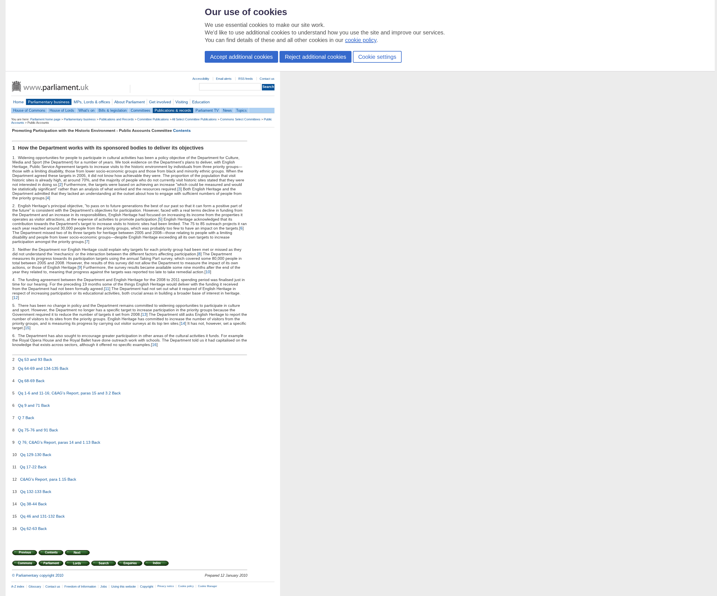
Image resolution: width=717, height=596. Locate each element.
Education (201, 102)
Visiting (181, 102)
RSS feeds (245, 78)
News (227, 110)
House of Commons (29, 110)
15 (27, 328)
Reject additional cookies (315, 57)
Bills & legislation (113, 110)
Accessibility (200, 78)
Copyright (146, 586)
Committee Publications (153, 119)
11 (107, 288)
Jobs (103, 586)
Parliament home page (45, 119)
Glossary (35, 586)
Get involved (160, 102)
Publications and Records (116, 119)
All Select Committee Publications (194, 119)
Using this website (123, 586)
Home (18, 102)
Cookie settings (377, 57)
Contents (182, 130)
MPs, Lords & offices (92, 102)
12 (15, 297)
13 (144, 314)
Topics (241, 110)
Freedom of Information (80, 586)
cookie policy (360, 40)
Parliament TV (207, 110)
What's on (86, 110)
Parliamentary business (48, 102)
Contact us (267, 78)
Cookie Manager (207, 586)
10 (208, 272)
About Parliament (129, 102)
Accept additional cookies (241, 57)
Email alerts (224, 78)
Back (47, 359)
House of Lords (62, 110)
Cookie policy (186, 586)
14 (183, 323)
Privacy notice (165, 586)
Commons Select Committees (240, 119)
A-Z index (17, 586)
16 (154, 344)
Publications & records (173, 110)
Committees (140, 110)
